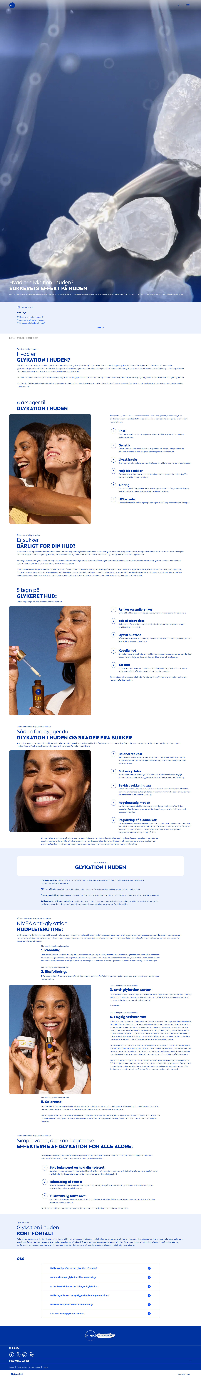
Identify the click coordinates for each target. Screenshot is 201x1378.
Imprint (45, 1367)
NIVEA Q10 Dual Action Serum (123, 997)
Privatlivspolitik (22, 1367)
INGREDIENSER (32, 338)
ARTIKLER (20, 338)
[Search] (180, 5)
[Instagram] (18, 1354)
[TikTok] (24, 1354)
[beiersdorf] (17, 1374)
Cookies (11, 1367)
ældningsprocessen (77, 377)
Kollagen (116, 365)
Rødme (128, 641)
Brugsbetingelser (34, 1367)
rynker (59, 371)
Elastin (126, 365)
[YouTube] (31, 1354)
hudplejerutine (174, 569)
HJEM (11, 338)
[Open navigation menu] (188, 5)
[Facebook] (11, 1354)
